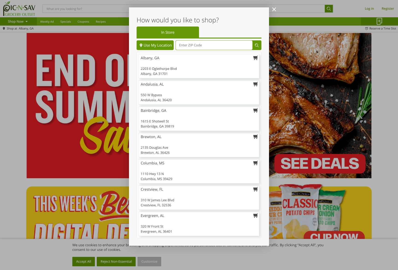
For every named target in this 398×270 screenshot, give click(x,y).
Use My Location (157, 45)
